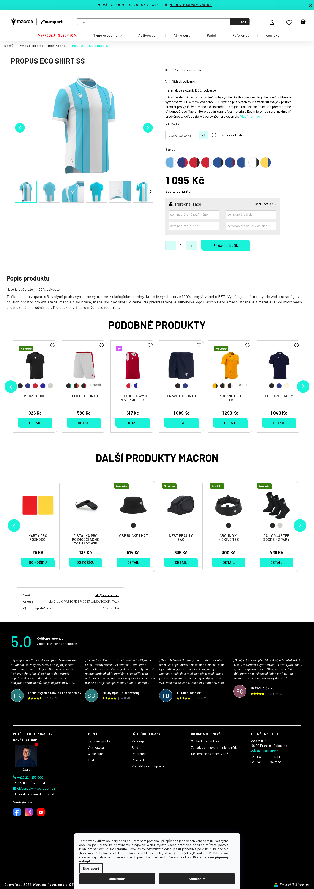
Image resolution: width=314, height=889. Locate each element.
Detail (133, 562)
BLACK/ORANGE (76, 385)
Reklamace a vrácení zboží (210, 754)
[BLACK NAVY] (181, 367)
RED (35, 385)
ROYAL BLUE (42, 385)
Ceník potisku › (265, 204)
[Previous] (14, 525)
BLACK (133, 525)
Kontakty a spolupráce (148, 766)
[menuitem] (57, 35)
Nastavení (91, 868)
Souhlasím (197, 879)
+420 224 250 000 (30, 777)
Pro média (139, 760)
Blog (135, 747)
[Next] (300, 525)
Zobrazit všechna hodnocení (57, 643)
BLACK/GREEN (68, 385)
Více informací (250, 116)
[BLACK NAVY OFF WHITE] (279, 367)
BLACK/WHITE (230, 385)
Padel (92, 760)
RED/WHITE (128, 385)
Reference (139, 754)
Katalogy (138, 741)
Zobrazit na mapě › (264, 750)
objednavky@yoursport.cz (36, 788)
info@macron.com (107, 595)
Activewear (96, 747)
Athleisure (95, 754)
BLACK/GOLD (222, 385)
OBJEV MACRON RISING (191, 5)
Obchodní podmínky (205, 741)
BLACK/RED (83, 385)
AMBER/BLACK (215, 385)
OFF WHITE (286, 385)
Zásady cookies (179, 857)
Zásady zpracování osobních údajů (215, 747)
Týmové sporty (99, 741)
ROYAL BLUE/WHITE (136, 385)
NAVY (27, 385)
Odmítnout (117, 879)
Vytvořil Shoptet (295, 884)
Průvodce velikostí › (231, 135)
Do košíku (225, 245)
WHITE (280, 525)
